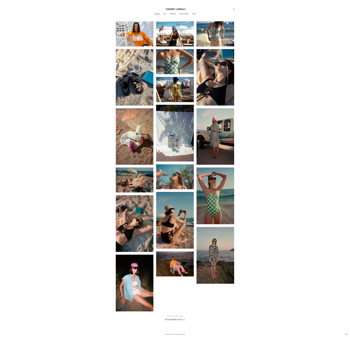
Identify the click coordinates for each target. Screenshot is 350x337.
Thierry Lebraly (176, 9)
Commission (170, 316)
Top (346, 334)
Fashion (176, 316)
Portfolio (181, 316)
